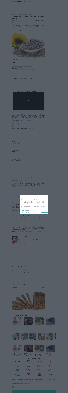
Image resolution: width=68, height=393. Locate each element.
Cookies (25, 210)
